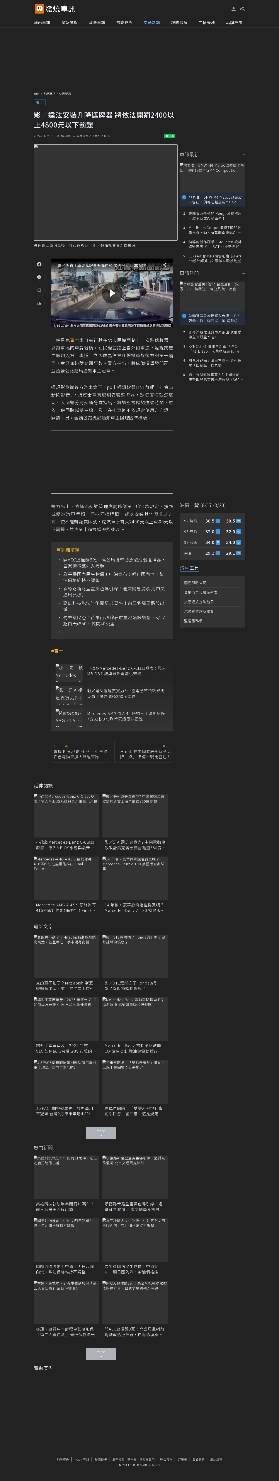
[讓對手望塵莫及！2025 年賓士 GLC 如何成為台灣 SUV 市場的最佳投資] (66, 1019)
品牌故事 (234, 22)
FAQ (77, 1459)
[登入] (233, 9)
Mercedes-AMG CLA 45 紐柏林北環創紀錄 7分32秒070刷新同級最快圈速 (127, 716)
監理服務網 (193, 620)
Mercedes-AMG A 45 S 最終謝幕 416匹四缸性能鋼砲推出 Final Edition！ (66, 907)
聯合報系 (166, 1459)
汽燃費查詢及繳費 (199, 611)
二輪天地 (207, 22)
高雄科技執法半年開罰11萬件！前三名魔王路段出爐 (114, 606)
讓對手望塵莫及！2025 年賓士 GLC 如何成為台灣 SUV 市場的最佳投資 (66, 1048)
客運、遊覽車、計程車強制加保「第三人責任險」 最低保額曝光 (65, 1331)
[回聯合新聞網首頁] (39, 9)
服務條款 (118, 1459)
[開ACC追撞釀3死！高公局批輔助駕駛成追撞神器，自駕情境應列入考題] (135, 1302)
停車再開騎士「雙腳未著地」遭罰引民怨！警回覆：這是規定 (134, 1110)
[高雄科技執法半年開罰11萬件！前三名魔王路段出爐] (66, 1177)
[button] (242, 8)
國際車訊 (97, 22)
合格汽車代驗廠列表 (201, 592)
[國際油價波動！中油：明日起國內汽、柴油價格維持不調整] (66, 1240)
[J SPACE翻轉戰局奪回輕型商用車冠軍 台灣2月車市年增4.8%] (66, 1082)
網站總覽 (216, 1459)
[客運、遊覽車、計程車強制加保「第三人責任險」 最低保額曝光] (66, 1302)
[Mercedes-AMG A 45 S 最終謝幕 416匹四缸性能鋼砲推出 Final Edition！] (66, 878)
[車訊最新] (243, 154)
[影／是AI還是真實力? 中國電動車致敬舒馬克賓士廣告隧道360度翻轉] (69, 695)
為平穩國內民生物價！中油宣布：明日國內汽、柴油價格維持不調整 (113, 577)
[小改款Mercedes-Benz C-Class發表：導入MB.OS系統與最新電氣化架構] (69, 673)
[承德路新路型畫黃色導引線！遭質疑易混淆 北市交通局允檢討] (135, 1177)
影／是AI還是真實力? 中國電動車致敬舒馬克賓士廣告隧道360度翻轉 (126, 693)
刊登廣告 (63, 1459)
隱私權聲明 (147, 1459)
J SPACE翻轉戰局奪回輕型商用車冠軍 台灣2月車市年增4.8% (64, 1110)
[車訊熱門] (243, 273)
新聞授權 (101, 1459)
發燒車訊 (49, 93)
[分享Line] (39, 277)
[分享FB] (39, 264)
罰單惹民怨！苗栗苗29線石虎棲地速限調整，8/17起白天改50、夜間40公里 (114, 620)
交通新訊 (152, 22)
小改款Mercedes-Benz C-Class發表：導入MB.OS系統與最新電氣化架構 (126, 670)
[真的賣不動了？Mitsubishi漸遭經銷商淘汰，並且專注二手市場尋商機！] (66, 956)
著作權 (132, 1459)
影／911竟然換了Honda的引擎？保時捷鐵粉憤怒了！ (131, 985)
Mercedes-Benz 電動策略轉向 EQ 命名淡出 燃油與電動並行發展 (133, 1048)
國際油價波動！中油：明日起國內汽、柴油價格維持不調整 (65, 1269)
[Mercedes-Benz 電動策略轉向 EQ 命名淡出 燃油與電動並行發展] (135, 1019)
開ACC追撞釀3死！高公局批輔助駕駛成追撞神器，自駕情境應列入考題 (114, 563)
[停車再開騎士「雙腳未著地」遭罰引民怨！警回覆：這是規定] (135, 1082)
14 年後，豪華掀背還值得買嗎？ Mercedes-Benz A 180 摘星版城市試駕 (135, 907)
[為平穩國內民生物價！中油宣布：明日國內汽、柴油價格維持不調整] (135, 1240)
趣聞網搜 (179, 22)
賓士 (39, 102)
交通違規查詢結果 (199, 601)
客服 (86, 1459)
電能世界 (124, 22)
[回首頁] (60, 9)
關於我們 (198, 1459)
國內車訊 (42, 22)
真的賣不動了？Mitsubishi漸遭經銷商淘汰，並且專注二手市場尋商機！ (65, 985)
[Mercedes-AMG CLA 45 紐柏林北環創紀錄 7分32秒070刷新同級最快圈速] (69, 718)
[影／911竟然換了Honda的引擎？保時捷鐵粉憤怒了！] (135, 956)
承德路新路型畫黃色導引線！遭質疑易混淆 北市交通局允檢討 (114, 592)
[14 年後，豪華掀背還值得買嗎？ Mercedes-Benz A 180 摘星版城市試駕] (135, 878)
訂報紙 (182, 1459)
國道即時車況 (195, 582)
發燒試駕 (69, 22)
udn (37, 93)
